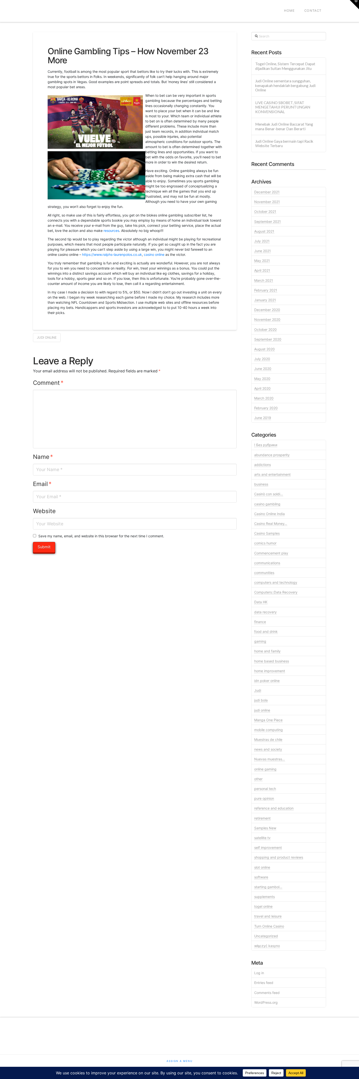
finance (260, 622)
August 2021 (264, 231)
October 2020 (265, 329)
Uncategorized (266, 936)
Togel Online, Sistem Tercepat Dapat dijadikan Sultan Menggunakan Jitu (285, 66)
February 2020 (266, 408)
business (261, 484)
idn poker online (267, 681)
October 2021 (265, 211)
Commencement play (271, 553)
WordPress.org (266, 1002)
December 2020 (267, 310)
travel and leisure (268, 916)
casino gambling (267, 504)
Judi (257, 690)
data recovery (265, 612)
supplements (264, 897)
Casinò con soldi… (268, 494)
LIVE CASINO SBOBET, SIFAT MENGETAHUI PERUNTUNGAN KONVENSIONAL (282, 107)
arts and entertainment (272, 474)
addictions (262, 465)
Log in (259, 973)
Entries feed (263, 983)
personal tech (265, 789)
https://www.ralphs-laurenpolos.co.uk (112, 254)
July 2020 (262, 359)
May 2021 (262, 261)
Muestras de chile (268, 739)
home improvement (269, 671)
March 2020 (264, 398)
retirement (262, 818)
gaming (260, 641)
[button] (354, 4)
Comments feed (267, 993)
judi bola (261, 700)
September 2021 (267, 221)
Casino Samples (267, 533)
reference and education (274, 808)
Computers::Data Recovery (275, 592)
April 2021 (262, 270)
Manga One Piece (268, 720)
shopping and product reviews (278, 857)
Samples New (265, 828)
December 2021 (267, 192)
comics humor (265, 543)
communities (264, 573)
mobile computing (268, 730)
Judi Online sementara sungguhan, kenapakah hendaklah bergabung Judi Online (285, 85)
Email (42, 483)
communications (267, 563)
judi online (47, 337)
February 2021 (265, 290)
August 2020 (264, 349)
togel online (263, 906)
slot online (262, 867)
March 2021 (263, 280)
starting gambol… (268, 887)
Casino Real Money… (270, 523)
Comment (48, 382)
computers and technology (275, 582)
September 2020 (267, 339)
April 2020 (262, 388)
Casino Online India (269, 514)
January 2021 (265, 300)
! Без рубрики (265, 445)
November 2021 (267, 202)
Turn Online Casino (269, 926)
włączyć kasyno (267, 946)
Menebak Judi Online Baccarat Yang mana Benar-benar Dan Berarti (284, 126)
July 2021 (262, 241)
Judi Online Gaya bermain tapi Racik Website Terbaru (284, 143)
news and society (268, 749)
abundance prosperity (272, 455)
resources (111, 230)
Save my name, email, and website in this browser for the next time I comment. (101, 536)
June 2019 (262, 418)
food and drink (266, 631)
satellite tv (262, 838)
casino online (154, 254)
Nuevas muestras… (269, 759)
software (261, 877)
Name (43, 456)
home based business (271, 661)
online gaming (265, 769)
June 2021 (262, 251)
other (258, 779)
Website (44, 511)
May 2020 (262, 379)
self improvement (268, 847)
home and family (267, 651)
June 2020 (262, 369)
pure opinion (264, 798)
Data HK (260, 602)
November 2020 (267, 319)
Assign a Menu (179, 1060)
